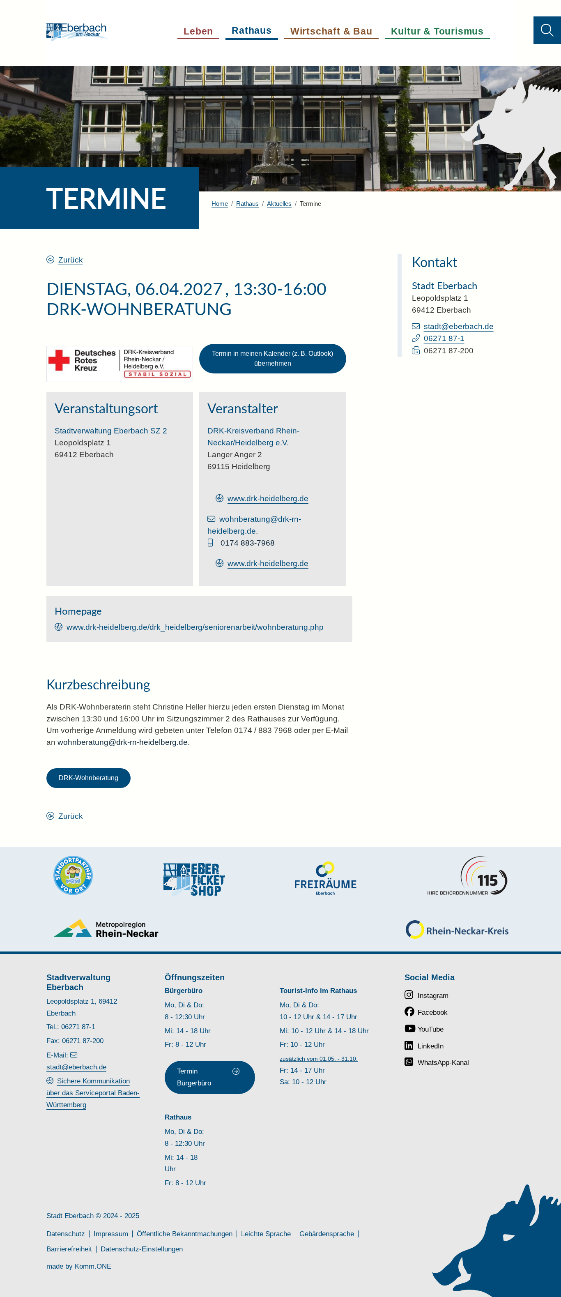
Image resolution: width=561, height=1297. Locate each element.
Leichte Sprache (266, 1234)
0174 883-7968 (248, 543)
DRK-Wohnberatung (88, 777)
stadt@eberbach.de (459, 326)
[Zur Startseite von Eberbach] (77, 32)
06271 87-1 (444, 338)
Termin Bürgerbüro (194, 1077)
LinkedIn (431, 1046)
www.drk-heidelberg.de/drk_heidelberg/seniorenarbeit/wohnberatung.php (195, 627)
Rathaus (247, 203)
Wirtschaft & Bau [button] (331, 31)
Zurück (70, 260)
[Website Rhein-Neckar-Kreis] (457, 929)
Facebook (433, 1012)
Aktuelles (279, 203)
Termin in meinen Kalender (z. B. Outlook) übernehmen (272, 358)
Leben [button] (198, 31)
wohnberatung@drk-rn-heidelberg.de (122, 742)
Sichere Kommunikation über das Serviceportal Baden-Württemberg (93, 1092)
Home (220, 203)
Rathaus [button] (252, 30)
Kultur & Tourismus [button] (437, 31)
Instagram (433, 996)
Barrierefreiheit (69, 1249)
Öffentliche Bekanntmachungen (184, 1234)
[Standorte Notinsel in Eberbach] (73, 875)
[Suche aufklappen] (547, 30)
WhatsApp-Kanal (443, 1063)
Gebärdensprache (326, 1234)
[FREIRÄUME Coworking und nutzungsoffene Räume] (325, 878)
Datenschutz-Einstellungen (142, 1249)
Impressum (111, 1234)
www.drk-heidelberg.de (268, 498)
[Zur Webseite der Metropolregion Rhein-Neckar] (107, 928)
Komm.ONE (93, 1266)
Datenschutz (65, 1234)
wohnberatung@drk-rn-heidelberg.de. (254, 525)
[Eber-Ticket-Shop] (194, 879)
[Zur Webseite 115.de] (467, 875)
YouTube (431, 1029)
